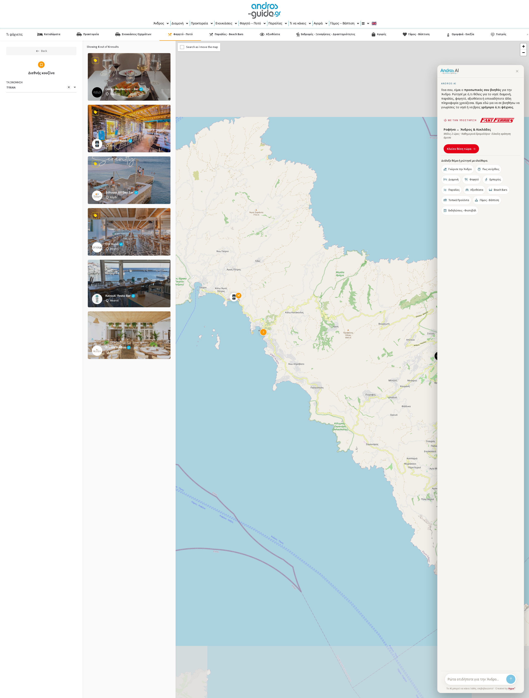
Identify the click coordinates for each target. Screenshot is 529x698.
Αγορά (318, 23)
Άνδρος (159, 23)
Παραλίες (275, 23)
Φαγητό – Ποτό (250, 23)
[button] (237, 300)
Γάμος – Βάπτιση (342, 23)
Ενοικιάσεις (224, 23)
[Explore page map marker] (234, 297)
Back (44, 51)
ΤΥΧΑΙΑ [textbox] (10, 88)
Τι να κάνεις (298, 23)
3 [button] (263, 332)
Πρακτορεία (199, 23)
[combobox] (41, 88)
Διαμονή (177, 23)
